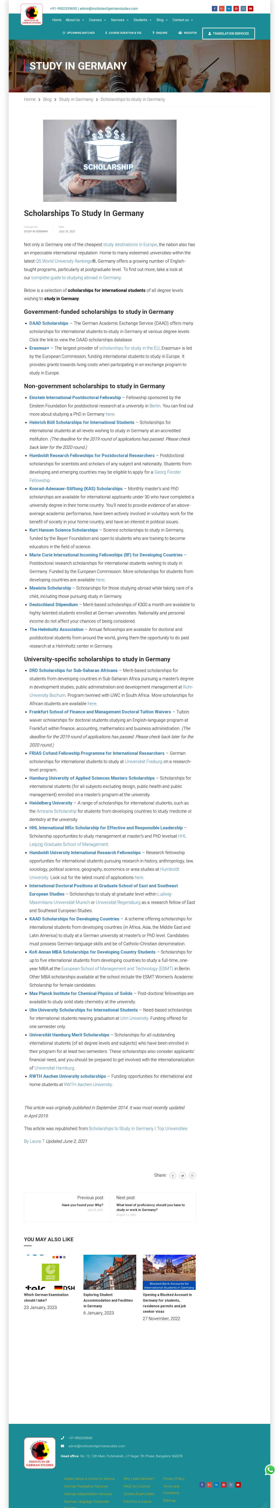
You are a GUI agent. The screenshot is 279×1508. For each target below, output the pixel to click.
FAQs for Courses (137, 1486)
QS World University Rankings (64, 261)
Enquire (161, 32)
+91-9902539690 (80, 1438)
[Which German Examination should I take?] (50, 1272)
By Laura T (34, 1141)
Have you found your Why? (82, 1205)
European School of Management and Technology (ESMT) (117, 968)
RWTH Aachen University (88, 1084)
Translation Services (230, 33)
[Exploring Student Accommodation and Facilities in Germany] (109, 1272)
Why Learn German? (139, 1479)
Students (140, 20)
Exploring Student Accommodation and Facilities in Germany (108, 1300)
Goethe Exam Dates (139, 1494)
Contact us (181, 20)
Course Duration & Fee (124, 32)
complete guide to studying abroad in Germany (76, 277)
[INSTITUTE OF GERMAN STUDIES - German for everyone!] (34, 14)
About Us (73, 20)
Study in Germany (76, 99)
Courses (95, 20)
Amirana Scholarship (57, 811)
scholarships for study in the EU (129, 348)
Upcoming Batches (80, 32)
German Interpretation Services (88, 1494)
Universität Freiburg (143, 761)
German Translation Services (86, 1486)
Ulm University (134, 1018)
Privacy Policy (174, 1479)
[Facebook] (173, 1175)
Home (56, 20)
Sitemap (169, 1500)
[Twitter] (182, 1175)
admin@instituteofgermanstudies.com (96, 1446)
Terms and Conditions (171, 1489)
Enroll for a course (137, 1501)
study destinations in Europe (130, 244)
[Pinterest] (192, 1175)
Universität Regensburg (118, 902)
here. (140, 877)
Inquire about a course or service (89, 1479)
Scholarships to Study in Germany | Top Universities (138, 1128)
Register (190, 32)
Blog (160, 20)
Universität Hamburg (54, 1068)
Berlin (155, 405)
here (110, 414)
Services (117, 20)
